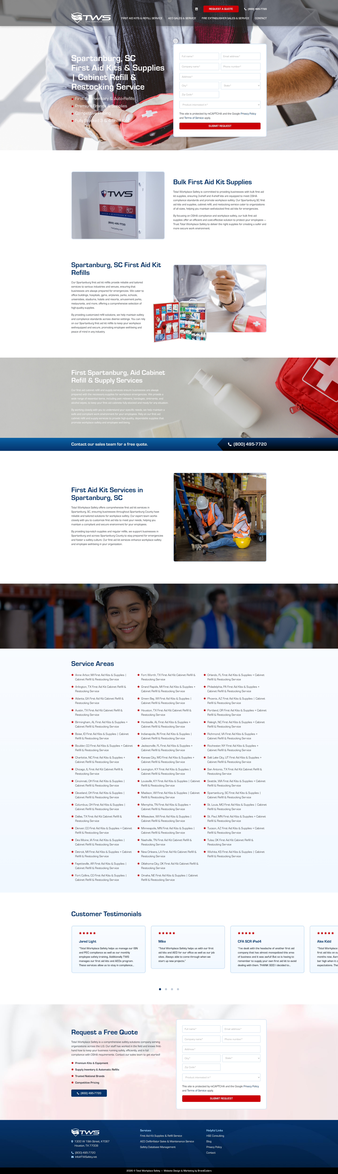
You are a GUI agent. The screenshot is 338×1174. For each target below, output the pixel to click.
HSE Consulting (215, 1135)
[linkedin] (196, 9)
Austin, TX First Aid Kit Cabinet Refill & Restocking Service (99, 712)
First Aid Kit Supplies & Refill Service (161, 1135)
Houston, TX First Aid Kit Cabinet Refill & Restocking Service (166, 712)
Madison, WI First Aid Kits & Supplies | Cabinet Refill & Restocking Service (170, 795)
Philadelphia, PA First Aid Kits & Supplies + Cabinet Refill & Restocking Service (233, 688)
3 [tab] (172, 989)
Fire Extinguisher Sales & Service (225, 18)
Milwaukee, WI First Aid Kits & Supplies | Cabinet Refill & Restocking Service (166, 818)
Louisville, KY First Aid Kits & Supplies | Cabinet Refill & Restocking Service (170, 783)
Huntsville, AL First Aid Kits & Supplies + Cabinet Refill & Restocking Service (165, 724)
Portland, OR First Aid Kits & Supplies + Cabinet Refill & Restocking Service (237, 712)
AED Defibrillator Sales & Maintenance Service (167, 1141)
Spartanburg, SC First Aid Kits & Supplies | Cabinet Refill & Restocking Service (234, 795)
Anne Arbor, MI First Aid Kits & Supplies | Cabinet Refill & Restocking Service (101, 677)
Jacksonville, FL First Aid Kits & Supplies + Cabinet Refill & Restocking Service (167, 747)
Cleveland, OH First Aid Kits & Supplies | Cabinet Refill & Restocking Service (100, 795)
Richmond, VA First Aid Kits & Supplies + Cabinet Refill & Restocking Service (232, 736)
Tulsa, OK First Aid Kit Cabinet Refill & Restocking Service (230, 842)
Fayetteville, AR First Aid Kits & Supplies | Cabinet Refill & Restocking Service (101, 865)
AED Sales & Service (182, 18)
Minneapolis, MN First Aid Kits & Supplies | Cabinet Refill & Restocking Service (168, 830)
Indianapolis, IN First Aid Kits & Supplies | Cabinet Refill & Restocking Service (166, 736)
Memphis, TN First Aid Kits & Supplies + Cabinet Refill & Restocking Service (166, 806)
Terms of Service (194, 117)
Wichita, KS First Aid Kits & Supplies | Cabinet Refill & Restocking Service (236, 853)
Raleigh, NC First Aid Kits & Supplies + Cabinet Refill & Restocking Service (236, 724)
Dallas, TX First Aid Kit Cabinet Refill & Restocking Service (98, 818)
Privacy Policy (248, 113)
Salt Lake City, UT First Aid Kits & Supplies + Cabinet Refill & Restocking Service (234, 759)
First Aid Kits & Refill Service (141, 18)
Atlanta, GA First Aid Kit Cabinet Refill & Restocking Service (99, 700)
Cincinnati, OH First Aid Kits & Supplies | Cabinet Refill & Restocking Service (100, 783)
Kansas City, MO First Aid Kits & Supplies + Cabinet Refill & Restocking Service (167, 759)
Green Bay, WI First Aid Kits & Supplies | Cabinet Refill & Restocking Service (166, 700)
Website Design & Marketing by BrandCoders (188, 1170)
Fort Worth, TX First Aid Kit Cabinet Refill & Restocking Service (168, 677)
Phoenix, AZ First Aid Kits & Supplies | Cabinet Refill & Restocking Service (236, 700)
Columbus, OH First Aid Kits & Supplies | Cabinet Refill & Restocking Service (100, 806)
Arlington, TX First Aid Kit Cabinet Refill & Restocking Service (100, 688)
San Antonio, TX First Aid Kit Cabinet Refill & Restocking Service (234, 771)
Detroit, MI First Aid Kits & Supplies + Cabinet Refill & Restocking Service (103, 853)
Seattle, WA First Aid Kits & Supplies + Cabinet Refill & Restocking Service (236, 783)
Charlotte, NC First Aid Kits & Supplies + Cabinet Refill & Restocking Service (100, 759)
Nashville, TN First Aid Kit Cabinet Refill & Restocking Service (166, 842)
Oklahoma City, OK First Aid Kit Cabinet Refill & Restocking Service (169, 865)
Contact (261, 18)
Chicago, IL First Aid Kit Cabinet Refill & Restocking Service (99, 771)
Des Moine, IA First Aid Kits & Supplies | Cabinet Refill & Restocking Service (100, 842)
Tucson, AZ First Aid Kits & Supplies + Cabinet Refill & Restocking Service (235, 830)
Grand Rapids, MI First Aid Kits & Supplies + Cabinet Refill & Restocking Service (168, 688)
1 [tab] (160, 989)
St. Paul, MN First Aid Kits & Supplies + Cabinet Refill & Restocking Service (236, 818)
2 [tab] (166, 989)
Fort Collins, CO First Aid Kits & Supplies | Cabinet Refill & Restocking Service (101, 877)
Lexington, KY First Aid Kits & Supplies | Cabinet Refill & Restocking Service (166, 771)
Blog (208, 1141)
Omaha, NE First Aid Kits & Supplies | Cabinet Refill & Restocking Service (169, 877)
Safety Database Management (158, 1147)
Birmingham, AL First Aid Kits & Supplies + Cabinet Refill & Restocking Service (101, 724)
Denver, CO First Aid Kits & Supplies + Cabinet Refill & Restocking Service (103, 830)
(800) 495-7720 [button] (250, 444)
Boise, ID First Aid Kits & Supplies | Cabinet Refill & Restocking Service (102, 736)
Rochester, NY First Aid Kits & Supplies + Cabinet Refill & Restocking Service (232, 747)
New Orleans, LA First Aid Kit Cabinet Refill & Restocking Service (168, 853)
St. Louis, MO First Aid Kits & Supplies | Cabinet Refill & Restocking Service (237, 806)
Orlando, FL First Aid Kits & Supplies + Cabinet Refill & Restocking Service (235, 677)
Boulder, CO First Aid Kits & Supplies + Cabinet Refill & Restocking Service (104, 747)
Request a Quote (221, 9)
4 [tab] (178, 989)
